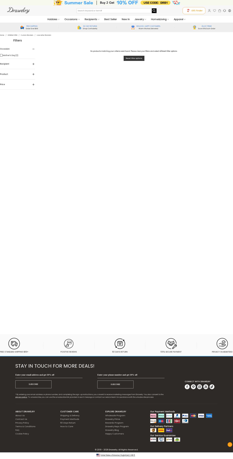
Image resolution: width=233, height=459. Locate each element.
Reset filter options (134, 58)
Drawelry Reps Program (117, 426)
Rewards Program (114, 422)
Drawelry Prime (112, 419)
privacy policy (21, 397)
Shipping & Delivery (69, 415)
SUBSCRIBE (33, 384)
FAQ (17, 430)
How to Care (66, 426)
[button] (116, 455)
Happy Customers (114, 433)
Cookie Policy (22, 433)
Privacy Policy (22, 422)
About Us (20, 415)
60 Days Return (68, 422)
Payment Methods (69, 419)
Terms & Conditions (25, 426)
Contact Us (21, 419)
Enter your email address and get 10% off (34, 375)
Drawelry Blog (112, 430)
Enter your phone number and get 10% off (117, 375)
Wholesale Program (115, 415)
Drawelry (123, 449)
